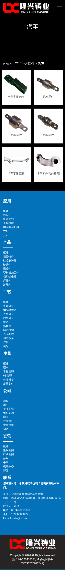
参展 (5, 458)
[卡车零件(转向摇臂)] (48, 160)
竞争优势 (8, 425)
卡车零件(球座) (16, 96)
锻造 (5, 322)
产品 (17, 63)
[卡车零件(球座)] (17, 83)
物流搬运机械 (11, 227)
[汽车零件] (48, 83)
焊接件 (7, 280)
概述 (5, 211)
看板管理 (8, 371)
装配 (5, 346)
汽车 (41, 63)
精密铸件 (8, 256)
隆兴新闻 (8, 450)
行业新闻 (8, 454)
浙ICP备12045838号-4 (25, 559)
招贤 (5, 429)
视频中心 (8, 466)
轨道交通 (8, 219)
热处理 (7, 326)
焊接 (5, 342)
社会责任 (8, 420)
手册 (5, 462)
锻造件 (29, 63)
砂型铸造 (8, 318)
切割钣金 (8, 338)
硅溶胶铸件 (9, 260)
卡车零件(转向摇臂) (48, 173)
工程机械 (8, 223)
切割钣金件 (9, 276)
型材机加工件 (11, 272)
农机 (5, 231)
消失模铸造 (9, 310)
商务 (5, 416)
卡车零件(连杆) (16, 173)
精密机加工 (9, 330)
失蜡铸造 (8, 306)
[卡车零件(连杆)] (17, 160)
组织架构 (8, 412)
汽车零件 (48, 96)
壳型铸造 (8, 314)
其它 (5, 235)
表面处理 (8, 334)
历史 (5, 404)
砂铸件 (7, 264)
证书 (5, 367)
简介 (5, 400)
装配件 (7, 284)
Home (7, 63)
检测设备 (8, 379)
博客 (5, 470)
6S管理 (7, 375)
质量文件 (8, 383)
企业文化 (8, 408)
